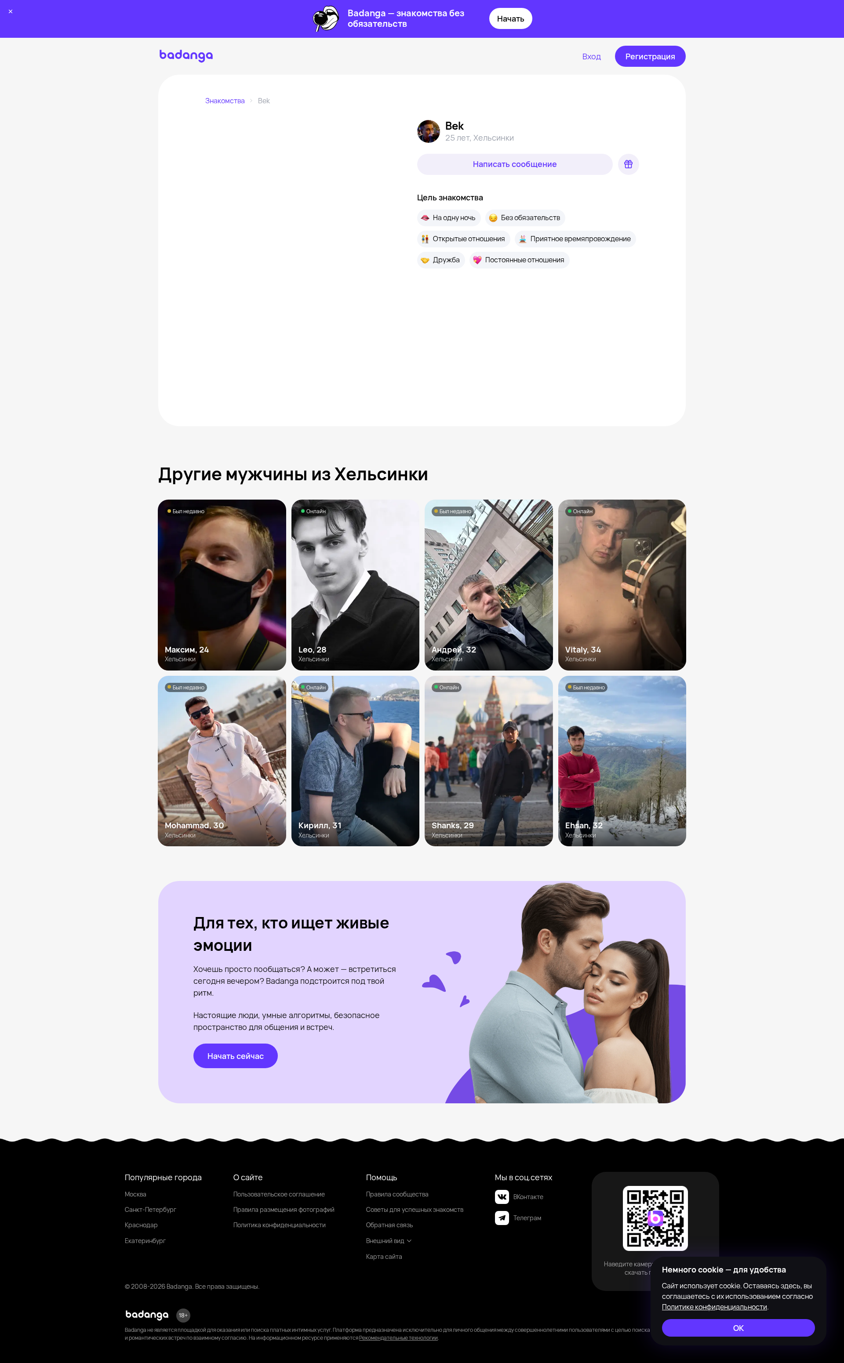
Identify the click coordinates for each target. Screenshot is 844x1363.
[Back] (226, 140)
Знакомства (225, 100)
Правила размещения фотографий (284, 1209)
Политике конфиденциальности (714, 1307)
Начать (510, 18)
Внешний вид (385, 1240)
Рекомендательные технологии (398, 1337)
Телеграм (527, 1218)
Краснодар (141, 1225)
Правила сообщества (397, 1194)
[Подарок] (628, 164)
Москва (135, 1194)
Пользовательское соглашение (279, 1194)
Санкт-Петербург (150, 1209)
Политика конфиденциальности (279, 1225)
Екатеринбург (145, 1240)
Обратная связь (389, 1225)
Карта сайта (384, 1256)
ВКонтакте (528, 1197)
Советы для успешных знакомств (414, 1209)
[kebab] (382, 140)
